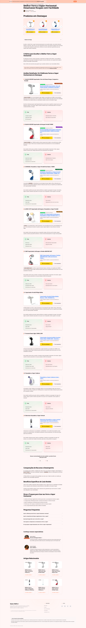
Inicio (24, 4)
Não (47, 460)
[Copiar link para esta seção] (62, 54)
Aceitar (75, 1)
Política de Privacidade (40, 1)
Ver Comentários (58, 92)
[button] (43, 39)
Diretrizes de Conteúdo (53, 68)
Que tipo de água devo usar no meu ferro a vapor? (33, 519)
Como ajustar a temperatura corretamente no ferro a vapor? (35, 521)
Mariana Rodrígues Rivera (30, 10)
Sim (40, 460)
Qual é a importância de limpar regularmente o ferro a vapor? (35, 516)
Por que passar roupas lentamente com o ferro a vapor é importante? (37, 524)
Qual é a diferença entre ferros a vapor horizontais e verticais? (36, 513)
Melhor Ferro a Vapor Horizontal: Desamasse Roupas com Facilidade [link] (34, 4)
